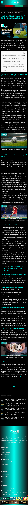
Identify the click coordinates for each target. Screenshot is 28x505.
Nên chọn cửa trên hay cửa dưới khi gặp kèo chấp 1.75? (14, 67)
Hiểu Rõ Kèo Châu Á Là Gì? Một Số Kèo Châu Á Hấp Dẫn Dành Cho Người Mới (15, 404)
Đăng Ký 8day (5, 449)
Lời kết (4, 70)
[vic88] (14, 498)
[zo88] (14, 502)
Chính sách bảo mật (7, 461)
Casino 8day (5, 478)
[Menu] (2, 2)
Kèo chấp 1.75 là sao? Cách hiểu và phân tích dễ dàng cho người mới (14, 56)
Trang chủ (3, 11)
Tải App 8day (5, 459)
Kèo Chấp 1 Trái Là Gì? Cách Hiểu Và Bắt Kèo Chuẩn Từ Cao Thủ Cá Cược (15, 400)
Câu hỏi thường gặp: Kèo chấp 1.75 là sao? (12, 63)
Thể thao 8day (9, 11)
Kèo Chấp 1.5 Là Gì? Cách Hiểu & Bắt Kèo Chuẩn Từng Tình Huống (13, 269)
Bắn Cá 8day (5, 476)
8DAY (20, 376)
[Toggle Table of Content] (24, 53)
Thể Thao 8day (5, 474)
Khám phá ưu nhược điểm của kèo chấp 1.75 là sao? (13, 58)
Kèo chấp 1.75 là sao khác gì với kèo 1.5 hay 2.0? (14, 64)
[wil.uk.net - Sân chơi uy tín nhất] (15, 2)
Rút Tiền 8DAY (5, 457)
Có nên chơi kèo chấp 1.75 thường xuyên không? (14, 69)
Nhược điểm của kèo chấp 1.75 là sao (12, 61)
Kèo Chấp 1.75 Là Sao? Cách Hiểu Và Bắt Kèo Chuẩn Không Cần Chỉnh (15, 413)
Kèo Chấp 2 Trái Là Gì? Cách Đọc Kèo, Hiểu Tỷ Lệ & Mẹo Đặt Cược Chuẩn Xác (15, 409)
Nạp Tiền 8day (5, 454)
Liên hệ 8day (5, 464)
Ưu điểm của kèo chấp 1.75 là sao (11, 60)
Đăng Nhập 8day (6, 452)
